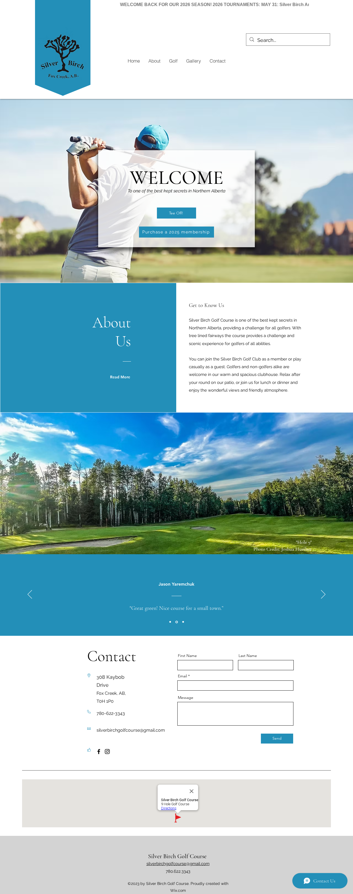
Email (182, 676)
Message (185, 697)
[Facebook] (98, 751)
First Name (187, 656)
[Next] (323, 594)
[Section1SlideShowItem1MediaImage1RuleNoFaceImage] (170, 622)
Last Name (248, 656)
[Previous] (30, 594)
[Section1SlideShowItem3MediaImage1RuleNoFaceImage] (183, 622)
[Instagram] (107, 751)
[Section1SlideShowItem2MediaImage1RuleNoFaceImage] (176, 622)
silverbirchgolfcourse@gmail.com (131, 730)
